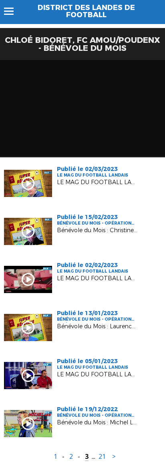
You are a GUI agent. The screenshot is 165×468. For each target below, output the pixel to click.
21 (102, 456)
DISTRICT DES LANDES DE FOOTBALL (86, 11)
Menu (12, 11)
